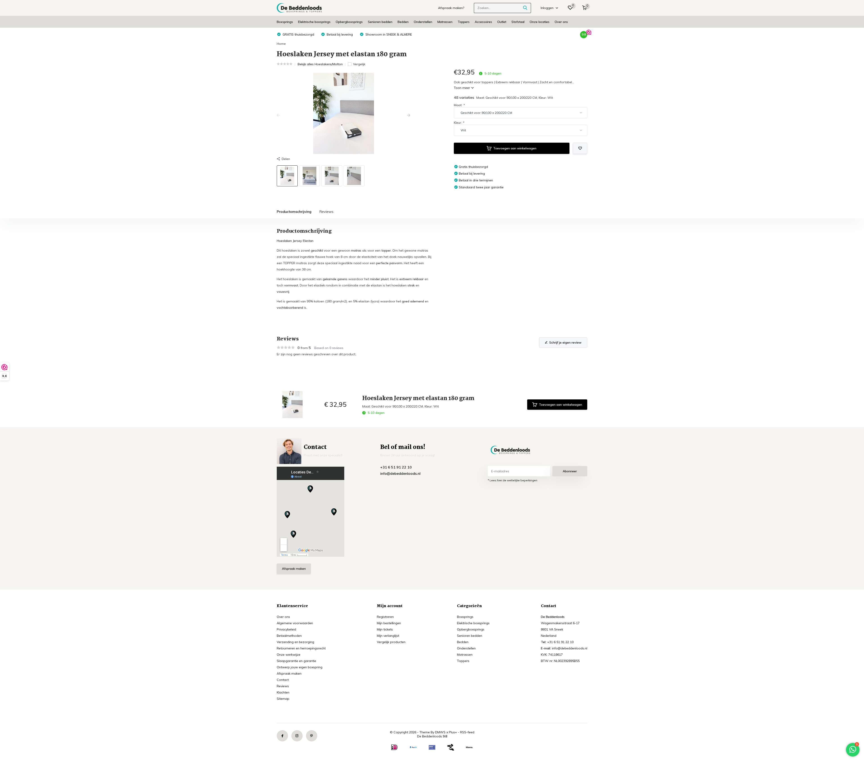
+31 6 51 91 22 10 (396, 467)
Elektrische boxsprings (314, 22)
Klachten (283, 692)
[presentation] (278, 115)
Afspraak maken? (451, 8)
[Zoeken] (525, 8)
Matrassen (444, 22)
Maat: (459, 105)
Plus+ (453, 732)
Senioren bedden (380, 22)
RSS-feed (467, 732)
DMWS (440, 732)
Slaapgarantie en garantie (296, 661)
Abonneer (570, 471)
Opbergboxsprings (349, 22)
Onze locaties (539, 22)
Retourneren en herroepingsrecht (301, 648)
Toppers (464, 22)
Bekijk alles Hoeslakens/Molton (320, 64)
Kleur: (459, 123)
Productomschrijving (294, 211)
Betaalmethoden (289, 636)
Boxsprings (285, 22)
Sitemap (283, 699)
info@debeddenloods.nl (400, 473)
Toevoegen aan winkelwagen (514, 148)
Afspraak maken (294, 569)
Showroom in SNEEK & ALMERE (388, 34)
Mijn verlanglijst (388, 636)
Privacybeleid (286, 629)
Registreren (385, 617)
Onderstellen (423, 22)
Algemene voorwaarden (295, 623)
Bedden (403, 22)
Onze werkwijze (288, 655)
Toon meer (462, 88)
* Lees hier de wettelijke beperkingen (512, 480)
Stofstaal (517, 22)
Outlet (501, 22)
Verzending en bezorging (295, 642)
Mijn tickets (385, 629)
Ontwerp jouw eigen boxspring (299, 667)
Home (281, 44)
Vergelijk (359, 64)
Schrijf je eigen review (565, 342)
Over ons (561, 22)
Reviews (326, 211)
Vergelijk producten (391, 642)
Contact (283, 680)
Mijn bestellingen (389, 623)
